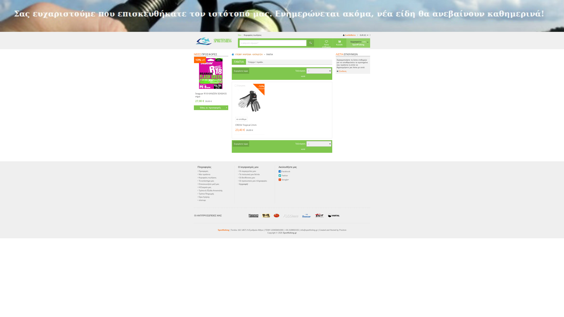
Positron (342, 230)
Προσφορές (203, 171)
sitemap (202, 200)
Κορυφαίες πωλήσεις (252, 35)
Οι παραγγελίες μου (247, 171)
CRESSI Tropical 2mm (246, 124)
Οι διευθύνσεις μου (247, 177)
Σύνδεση (342, 71)
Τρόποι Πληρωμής (206, 194)
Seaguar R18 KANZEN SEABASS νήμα (211, 95)
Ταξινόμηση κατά (300, 73)
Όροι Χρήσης (204, 197)
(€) (363, 35)
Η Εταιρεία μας (205, 187)
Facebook (286, 171)
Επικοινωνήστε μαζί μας (209, 184)
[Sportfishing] (216, 40)
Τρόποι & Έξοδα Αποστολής (211, 190)
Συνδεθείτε (350, 35)
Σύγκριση (241, 85)
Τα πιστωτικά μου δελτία (249, 174)
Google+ (285, 179)
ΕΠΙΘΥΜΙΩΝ (347, 54)
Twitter (285, 175)
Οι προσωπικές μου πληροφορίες (253, 181)
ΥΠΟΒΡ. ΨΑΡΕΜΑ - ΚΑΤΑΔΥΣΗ (248, 54)
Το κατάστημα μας (206, 181)
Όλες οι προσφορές (210, 107)
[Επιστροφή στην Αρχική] (233, 54)
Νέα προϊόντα (204, 174)
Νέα (239, 35)
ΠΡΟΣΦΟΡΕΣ (205, 54)
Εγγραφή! (243, 184)
